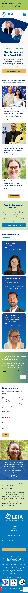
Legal (14, 533)
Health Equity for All (14, 526)
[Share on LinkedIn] (1, 583)
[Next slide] (22, 476)
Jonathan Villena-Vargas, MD (13, 279)
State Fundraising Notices (14, 535)
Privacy (14, 528)
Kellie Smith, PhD (10, 316)
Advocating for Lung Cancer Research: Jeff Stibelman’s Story (13, 150)
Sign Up (14, 549)
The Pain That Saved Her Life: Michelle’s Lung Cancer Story (14, 112)
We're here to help (14, 225)
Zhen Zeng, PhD (10, 243)
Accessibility (14, 530)
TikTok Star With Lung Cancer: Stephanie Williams (13, 184)
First (3, 423)
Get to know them (14, 71)
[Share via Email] (1, 590)
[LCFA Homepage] (8, 14)
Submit (5, 435)
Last (3, 428)
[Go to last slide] (6, 476)
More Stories (14, 196)
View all (22, 483)
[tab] (11, 476)
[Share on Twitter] (1, 585)
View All (5, 237)
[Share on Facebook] (1, 581)
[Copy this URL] (1, 587)
